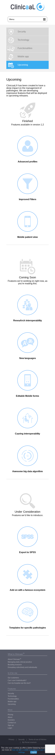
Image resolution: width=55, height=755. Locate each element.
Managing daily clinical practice (20, 662)
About (10, 717)
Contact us (12, 723)
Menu (11, 19)
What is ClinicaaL (16, 654)
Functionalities (25, 48)
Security (22, 31)
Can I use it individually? (17, 680)
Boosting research (15, 665)
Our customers (13, 678)
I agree (33, 752)
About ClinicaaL (14, 659)
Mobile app (23, 56)
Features (12, 689)
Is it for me (12, 673)
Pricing (10, 715)
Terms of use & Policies (37, 740)
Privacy (11, 740)
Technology (23, 40)
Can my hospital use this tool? (19, 683)
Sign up (11, 725)
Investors (11, 720)
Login (10, 728)
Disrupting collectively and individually (22, 667)
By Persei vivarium (29, 742)
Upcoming (23, 65)
